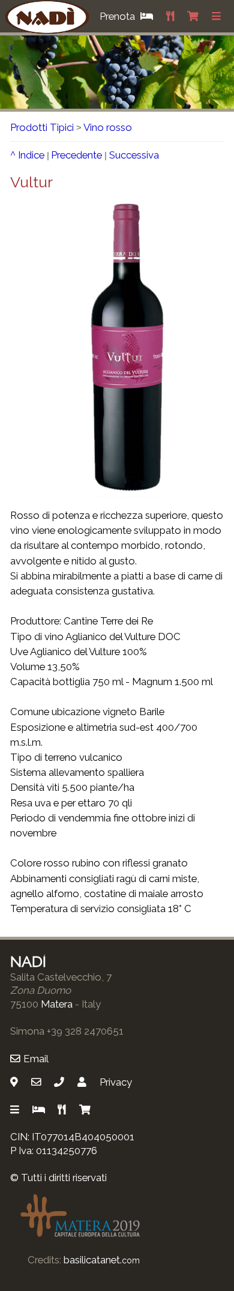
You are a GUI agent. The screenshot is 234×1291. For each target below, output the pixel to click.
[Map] (15, 1082)
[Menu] (218, 16)
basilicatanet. (102, 1260)
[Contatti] (83, 1082)
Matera (57, 1004)
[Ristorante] (63, 1110)
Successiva (134, 155)
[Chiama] (60, 1082)
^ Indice (27, 155)
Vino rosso (107, 127)
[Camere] (40, 1110)
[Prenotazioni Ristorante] (171, 16)
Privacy (116, 1082)
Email (36, 1059)
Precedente (76, 155)
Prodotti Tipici (42, 127)
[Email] (37, 1082)
